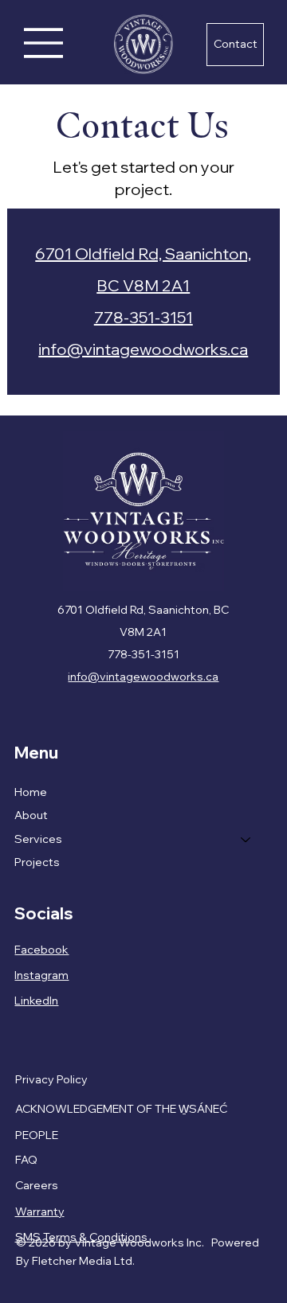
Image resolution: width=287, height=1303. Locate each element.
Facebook (41, 949)
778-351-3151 (143, 317)
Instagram (41, 975)
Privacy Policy (51, 1079)
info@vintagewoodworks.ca (143, 349)
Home (30, 792)
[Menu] (44, 43)
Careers (36, 1185)
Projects (37, 862)
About (31, 815)
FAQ (26, 1160)
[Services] (246, 840)
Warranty (40, 1211)
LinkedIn (36, 1000)
